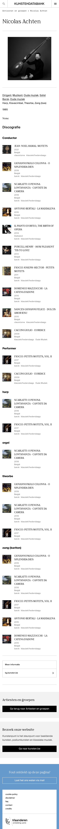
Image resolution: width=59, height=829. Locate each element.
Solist (43, 95)
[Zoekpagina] (3, 3)
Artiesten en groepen (14, 11)
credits (8, 809)
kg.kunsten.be (11, 673)
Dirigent (6, 95)
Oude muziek (31, 95)
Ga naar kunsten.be (29, 749)
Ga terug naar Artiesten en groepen (29, 709)
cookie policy (11, 794)
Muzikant (18, 95)
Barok (5, 99)
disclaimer (10, 798)
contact (8, 805)
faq (6, 802)
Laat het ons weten (29, 780)
